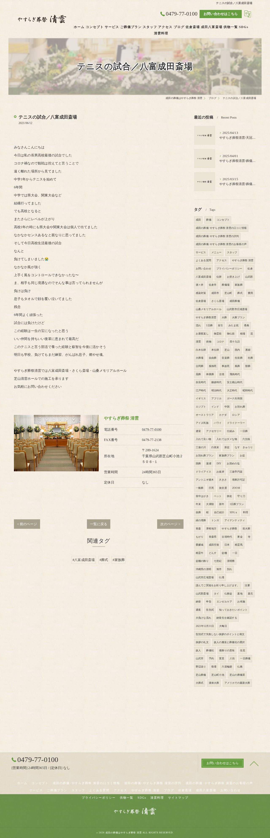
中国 (227, 406)
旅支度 (223, 487)
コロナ (220, 341)
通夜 (198, 609)
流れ (198, 325)
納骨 (198, 601)
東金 (239, 536)
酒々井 (200, 284)
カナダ (223, 414)
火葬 (224, 317)
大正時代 (232, 390)
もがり (200, 536)
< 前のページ (27, 524)
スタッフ (232, 252)
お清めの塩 (233, 463)
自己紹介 (219, 512)
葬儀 (208, 219)
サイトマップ (178, 797)
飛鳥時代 (235, 374)
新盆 (227, 447)
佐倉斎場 (201, 301)
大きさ (223, 479)
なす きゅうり (244, 447)
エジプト (201, 406)
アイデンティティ (234, 520)
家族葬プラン (226, 455)
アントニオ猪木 (205, 479)
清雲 (198, 341)
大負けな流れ (203, 617)
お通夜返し (202, 333)
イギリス (201, 398)
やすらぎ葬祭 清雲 (242, 260)
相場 (242, 333)
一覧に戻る (98, 524)
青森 (198, 528)
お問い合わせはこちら (221, 14)
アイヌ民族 (202, 422)
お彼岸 (220, 471)
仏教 (239, 666)
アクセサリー (213, 431)
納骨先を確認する (226, 617)
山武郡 (249, 276)
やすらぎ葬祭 (229, 528)
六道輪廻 (227, 666)
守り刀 (241, 496)
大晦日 (223, 626)
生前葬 (239, 357)
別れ (229, 569)
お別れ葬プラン (205, 455)
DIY (219, 463)
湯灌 (208, 463)
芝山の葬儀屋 (237, 674)
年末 (198, 504)
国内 (237, 349)
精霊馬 (239, 544)
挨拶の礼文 (202, 642)
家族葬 (239, 284)
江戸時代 (201, 390)
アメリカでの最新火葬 (237, 682)
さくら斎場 (217, 301)
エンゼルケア (224, 601)
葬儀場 (226, 284)
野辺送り (201, 666)
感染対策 (201, 293)
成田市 (215, 293)
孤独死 (213, 366)
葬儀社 (210, 650)
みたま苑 (233, 325)
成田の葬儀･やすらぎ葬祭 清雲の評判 (217, 236)
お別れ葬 (240, 406)
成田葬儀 (235, 301)
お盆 (242, 455)
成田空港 (214, 544)
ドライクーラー (236, 422)
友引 (220, 325)
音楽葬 (226, 357)
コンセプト (223, 219)
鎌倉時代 (216, 382)
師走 (229, 496)
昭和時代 (248, 390)
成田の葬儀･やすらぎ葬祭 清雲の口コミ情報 (221, 227)
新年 (221, 504)
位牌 (218, 276)
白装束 (215, 447)
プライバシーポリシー (229, 268)
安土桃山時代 (234, 382)
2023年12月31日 (205, 626)
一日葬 (244, 431)
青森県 (213, 536)
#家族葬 (119, 560)
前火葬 (246, 528)
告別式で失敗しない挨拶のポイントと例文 (220, 634)
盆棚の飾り (202, 561)
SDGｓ (234, 512)
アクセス (221, 260)
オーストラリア (205, 414)
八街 (232, 658)
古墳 (221, 374)
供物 (208, 341)
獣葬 (247, 366)
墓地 (239, 593)
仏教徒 (228, 593)
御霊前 (218, 333)
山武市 (200, 658)
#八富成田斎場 (84, 560)
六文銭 (246, 439)
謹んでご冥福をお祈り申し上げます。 (217, 585)
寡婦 (247, 349)
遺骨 (198, 431)
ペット (218, 496)
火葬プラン (238, 317)
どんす (213, 553)
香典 (246, 325)
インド (215, 406)
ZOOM (236, 487)
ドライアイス (203, 471)
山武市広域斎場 (205, 577)
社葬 (250, 357)
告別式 (210, 609)
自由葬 (213, 357)
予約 (211, 658)
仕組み (231, 431)
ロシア (236, 414)
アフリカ (216, 398)
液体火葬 (214, 682)
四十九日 (235, 341)
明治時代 (216, 390)
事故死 (226, 366)
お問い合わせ (203, 268)
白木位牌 (201, 349)
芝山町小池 (217, 674)
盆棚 (224, 553)
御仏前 (231, 333)
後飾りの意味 (227, 650)
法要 (247, 585)
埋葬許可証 (238, 479)
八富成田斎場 (203, 276)
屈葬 (198, 374)
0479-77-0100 (151, 429)
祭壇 (213, 666)
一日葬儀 (245, 658)
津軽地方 (211, 528)
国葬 (198, 463)
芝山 (227, 349)
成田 (198, 219)
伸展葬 (210, 374)
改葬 (198, 512)
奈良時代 (201, 382)
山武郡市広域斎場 (237, 309)
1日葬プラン (237, 504)
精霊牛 (200, 553)
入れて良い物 (203, 439)
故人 (198, 650)
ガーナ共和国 (234, 398)
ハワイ (218, 422)
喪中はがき (202, 496)
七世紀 (218, 561)
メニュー (216, 252)
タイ (216, 593)
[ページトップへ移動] (254, 763)
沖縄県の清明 (203, 569)
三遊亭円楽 (236, 471)
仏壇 (221, 577)
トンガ (215, 520)
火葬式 (200, 682)
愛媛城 (200, 544)
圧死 (211, 487)
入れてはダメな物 (226, 439)
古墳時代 (227, 536)
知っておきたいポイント (233, 609)
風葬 (237, 366)
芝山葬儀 (201, 674)
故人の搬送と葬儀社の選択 (229, 642)
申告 (208, 601)
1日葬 (209, 325)
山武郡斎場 (202, 593)
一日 (234, 553)
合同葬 (200, 366)
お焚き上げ (233, 276)
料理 (245, 512)
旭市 (218, 569)
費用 (250, 293)
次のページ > (170, 524)
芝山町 (228, 293)
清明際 (231, 561)
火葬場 (200, 357)
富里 (221, 658)
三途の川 (201, 447)
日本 (227, 544)
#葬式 (104, 560)
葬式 (239, 293)
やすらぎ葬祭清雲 (206, 317)
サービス (201, 252)
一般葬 (200, 487)
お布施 (241, 601)
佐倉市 (213, 284)
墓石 (250, 593)
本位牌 (215, 349)
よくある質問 (203, 260)
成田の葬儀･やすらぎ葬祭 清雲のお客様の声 (221, 244)
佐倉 (249, 268)
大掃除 (210, 504)
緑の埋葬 (201, 520)
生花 (242, 650)
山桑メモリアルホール (208, 309)
